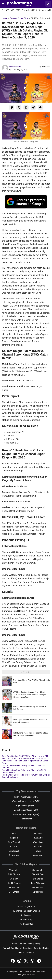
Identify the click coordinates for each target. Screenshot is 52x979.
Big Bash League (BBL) (26, 805)
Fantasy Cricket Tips (19, 18)
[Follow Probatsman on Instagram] (19, 962)
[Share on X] (18, 107)
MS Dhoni (14, 879)
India (14, 833)
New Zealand (14, 842)
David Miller (38, 892)
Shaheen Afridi (38, 887)
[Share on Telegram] (33, 107)
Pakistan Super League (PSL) (26, 814)
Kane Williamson (38, 883)
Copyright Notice (41, 948)
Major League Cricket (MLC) (26, 810)
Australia (38, 833)
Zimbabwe (14, 855)
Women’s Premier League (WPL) (26, 801)
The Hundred (26, 819)
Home (4, 18)
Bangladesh (14, 851)
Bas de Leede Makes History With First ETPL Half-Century (24, 766)
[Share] (40, 107)
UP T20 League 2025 (26, 906)
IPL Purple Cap (26, 919)
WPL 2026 (15, 10)
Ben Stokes (38, 879)
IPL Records (26, 915)
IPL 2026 (5, 10)
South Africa (38, 838)
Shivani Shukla (15, 67)
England (14, 838)
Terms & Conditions (12, 948)
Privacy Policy (34, 943)
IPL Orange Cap (26, 924)
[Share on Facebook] (11, 107)
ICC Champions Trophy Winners (26, 911)
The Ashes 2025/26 (31, 10)
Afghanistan (38, 842)
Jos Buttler (14, 892)
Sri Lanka (14, 846)
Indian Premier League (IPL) (26, 797)
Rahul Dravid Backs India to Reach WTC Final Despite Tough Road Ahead (26, 776)
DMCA (21, 952)
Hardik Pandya (14, 883)
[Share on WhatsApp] (26, 107)
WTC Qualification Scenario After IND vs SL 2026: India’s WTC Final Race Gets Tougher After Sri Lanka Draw (29, 694)
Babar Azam (13, 887)
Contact (22, 943)
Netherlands (38, 855)
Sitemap (30, 952)
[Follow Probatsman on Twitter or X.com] (26, 962)
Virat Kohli (14, 870)
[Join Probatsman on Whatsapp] (33, 962)
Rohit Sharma (14, 874)
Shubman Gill (38, 870)
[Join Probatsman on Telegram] (39, 962)
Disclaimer (27, 948)
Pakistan (38, 846)
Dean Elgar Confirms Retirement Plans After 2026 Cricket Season (24, 771)
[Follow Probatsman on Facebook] (13, 962)
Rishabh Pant (38, 874)
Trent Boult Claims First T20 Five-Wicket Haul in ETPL (26, 756)
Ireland (38, 851)
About (14, 943)
